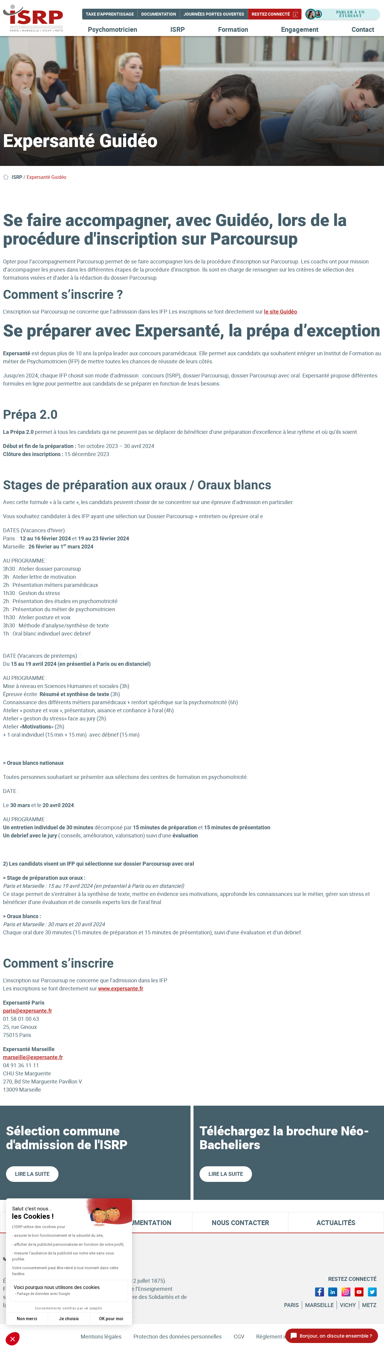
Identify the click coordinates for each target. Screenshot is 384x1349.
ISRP (177, 29)
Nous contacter (240, 1222)
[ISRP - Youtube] (359, 1291)
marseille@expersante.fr (33, 1057)
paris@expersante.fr (27, 1011)
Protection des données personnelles (178, 1336)
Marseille (319, 1304)
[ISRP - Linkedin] (332, 1291)
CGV (239, 1336)
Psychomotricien (112, 29)
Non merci (27, 1318)
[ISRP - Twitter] (372, 1291)
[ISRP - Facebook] (319, 1291)
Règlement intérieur (279, 1336)
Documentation (158, 14)
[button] (12, 1339)
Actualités (336, 1222)
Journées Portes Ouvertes (214, 14)
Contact (363, 29)
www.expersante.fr (120, 988)
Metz (369, 1304)
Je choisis (69, 1318)
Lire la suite (32, 1173)
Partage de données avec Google (43, 1294)
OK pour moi (111, 1318)
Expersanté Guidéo (46, 177)
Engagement (299, 29)
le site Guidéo (280, 311)
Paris (291, 1304)
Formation (233, 29)
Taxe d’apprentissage (110, 14)
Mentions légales (101, 1336)
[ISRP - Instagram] (345, 1291)
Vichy (348, 1304)
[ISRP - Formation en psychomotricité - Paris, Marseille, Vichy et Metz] (42, 18)
